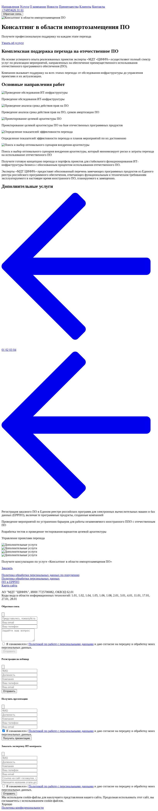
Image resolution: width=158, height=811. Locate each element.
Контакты (98, 6)
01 (3, 349)
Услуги (24, 6)
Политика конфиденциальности (23, 807)
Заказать (7, 568)
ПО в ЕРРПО (10, 582)
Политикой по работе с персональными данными (61, 644)
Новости (52, 6)
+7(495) (13, 10)
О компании (38, 6)
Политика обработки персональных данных (31, 578)
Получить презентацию (16, 738)
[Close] (3, 614)
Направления (10, 6)
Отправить (9, 651)
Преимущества (69, 6)
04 (14, 349)
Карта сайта (9, 585)
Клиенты (85, 6)
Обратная (12, 13)
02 (7, 349)
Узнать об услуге (13, 43)
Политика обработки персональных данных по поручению (40, 575)
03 (11, 349)
